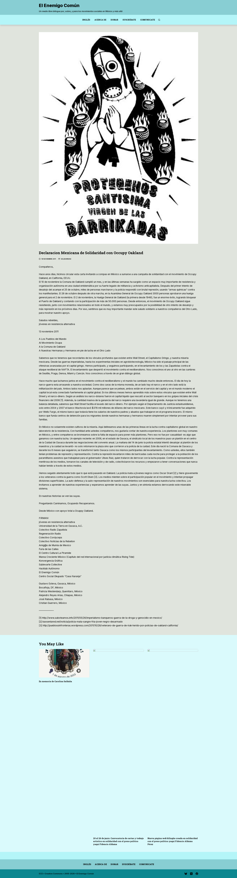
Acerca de (100, 19)
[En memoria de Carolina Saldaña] (64, 663)
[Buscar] (159, 20)
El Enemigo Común (59, 5)
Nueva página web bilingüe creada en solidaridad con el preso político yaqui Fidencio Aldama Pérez (173, 841)
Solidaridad (66, 259)
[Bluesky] (186, 873)
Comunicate (147, 19)
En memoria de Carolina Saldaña (55, 681)
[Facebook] (197, 873)
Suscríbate (129, 19)
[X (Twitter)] (191, 873)
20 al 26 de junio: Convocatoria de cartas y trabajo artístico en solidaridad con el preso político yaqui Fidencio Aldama (118, 841)
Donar (114, 19)
